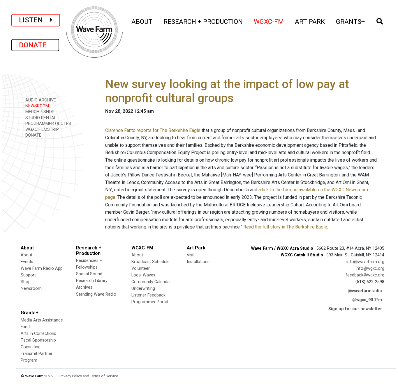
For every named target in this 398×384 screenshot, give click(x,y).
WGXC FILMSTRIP (41, 129)
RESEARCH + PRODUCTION (203, 21)
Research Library (92, 280)
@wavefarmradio (365, 290)
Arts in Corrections (38, 333)
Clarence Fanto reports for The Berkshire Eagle (152, 130)
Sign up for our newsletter (355, 308)
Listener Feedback (148, 295)
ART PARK (310, 21)
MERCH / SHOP (39, 111)
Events (27, 261)
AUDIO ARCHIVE (40, 100)
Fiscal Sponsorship (38, 340)
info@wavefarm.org (365, 261)
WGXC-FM (269, 21)
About (26, 255)
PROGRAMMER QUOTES (47, 123)
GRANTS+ (350, 21)
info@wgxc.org (370, 268)
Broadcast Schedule (150, 261)
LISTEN (34, 20)
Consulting (30, 346)
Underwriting (143, 288)
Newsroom (31, 288)
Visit (191, 255)
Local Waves (143, 275)
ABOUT (142, 21)
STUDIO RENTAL (40, 117)
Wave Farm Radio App (42, 268)
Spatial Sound (89, 274)
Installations (198, 261)
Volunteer (140, 268)
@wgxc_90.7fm (367, 299)
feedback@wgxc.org (365, 275)
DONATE (35, 45)
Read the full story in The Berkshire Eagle (285, 227)
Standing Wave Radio (96, 294)
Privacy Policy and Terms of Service (88, 376)
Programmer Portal (149, 301)
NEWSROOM (36, 105)
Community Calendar (151, 281)
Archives (84, 287)
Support (28, 275)
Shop (26, 281)
